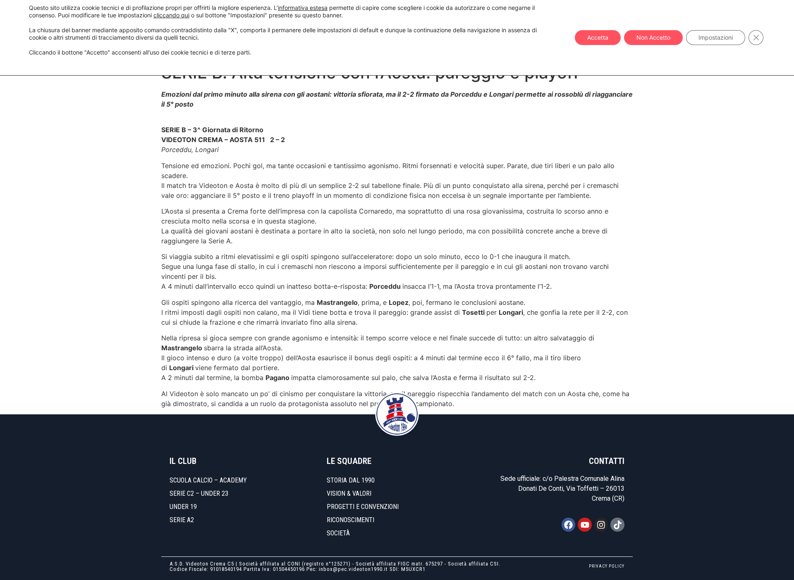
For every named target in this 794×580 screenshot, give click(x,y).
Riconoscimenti (350, 520)
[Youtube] (585, 525)
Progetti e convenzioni (363, 507)
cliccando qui (171, 15)
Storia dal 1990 (351, 480)
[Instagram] (601, 525)
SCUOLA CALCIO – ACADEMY (208, 480)
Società (338, 533)
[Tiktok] (617, 525)
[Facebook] (569, 525)
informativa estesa (303, 7)
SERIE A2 (182, 520)
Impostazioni (715, 37)
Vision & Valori (349, 493)
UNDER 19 (183, 507)
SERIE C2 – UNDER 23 (199, 493)
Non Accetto (653, 37)
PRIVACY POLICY (606, 566)
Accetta (597, 37)
